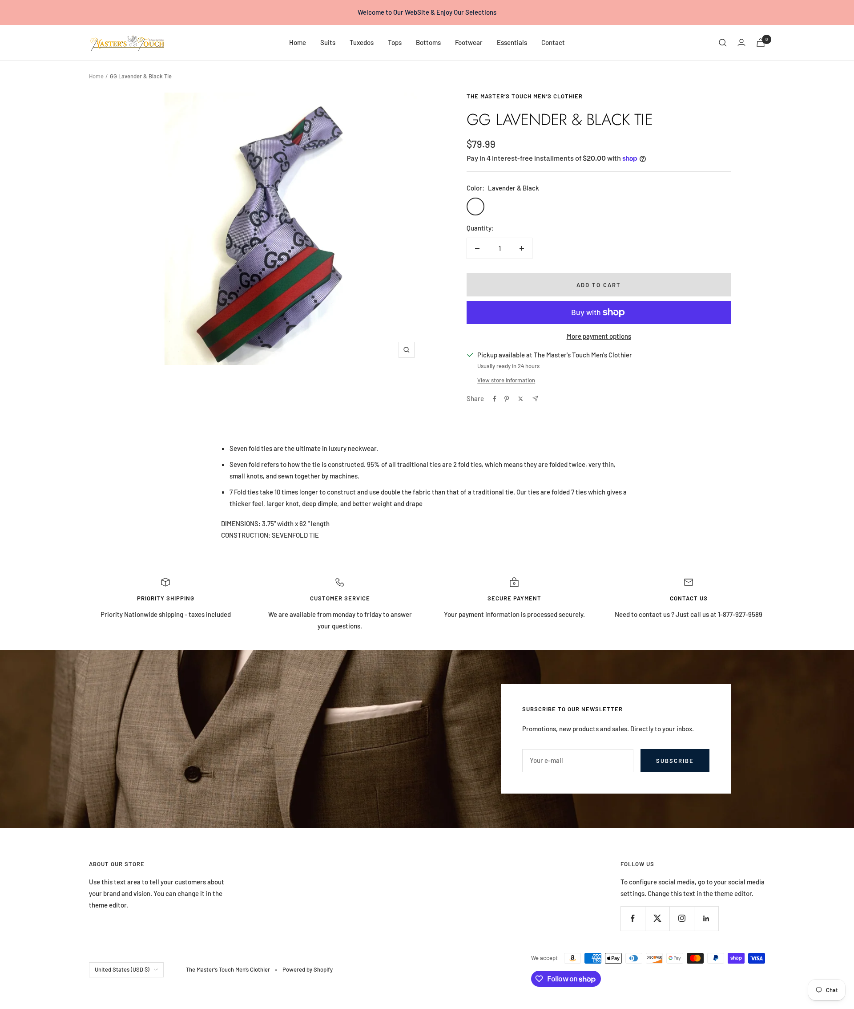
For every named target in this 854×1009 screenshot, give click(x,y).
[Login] (741, 42)
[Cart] (760, 42)
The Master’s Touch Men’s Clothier (525, 96)
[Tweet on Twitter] (520, 399)
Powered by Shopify (307, 969)
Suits (327, 42)
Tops (395, 42)
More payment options (599, 336)
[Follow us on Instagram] (681, 918)
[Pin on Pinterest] (506, 399)
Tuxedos (362, 42)
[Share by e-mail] (535, 398)
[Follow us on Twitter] (657, 918)
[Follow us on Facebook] (632, 918)
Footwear (469, 42)
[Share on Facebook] (494, 399)
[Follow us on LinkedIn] (706, 918)
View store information (506, 380)
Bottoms (428, 42)
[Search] (723, 43)
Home (297, 42)
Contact (553, 42)
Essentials (512, 42)
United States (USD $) (122, 969)
